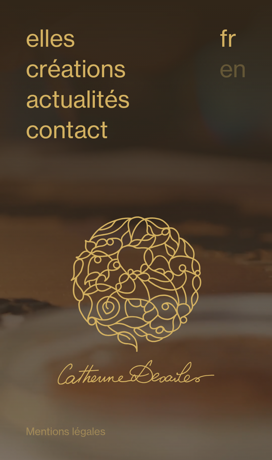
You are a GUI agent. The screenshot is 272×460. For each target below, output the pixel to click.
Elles (50, 38)
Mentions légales (65, 432)
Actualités (78, 99)
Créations (76, 68)
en (233, 68)
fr (228, 38)
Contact (67, 129)
